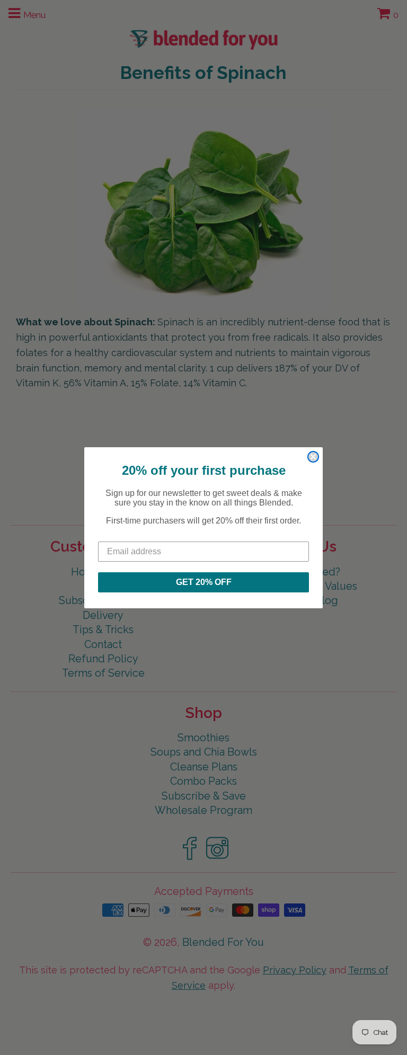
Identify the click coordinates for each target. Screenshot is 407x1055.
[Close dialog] (313, 456)
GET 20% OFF (204, 582)
